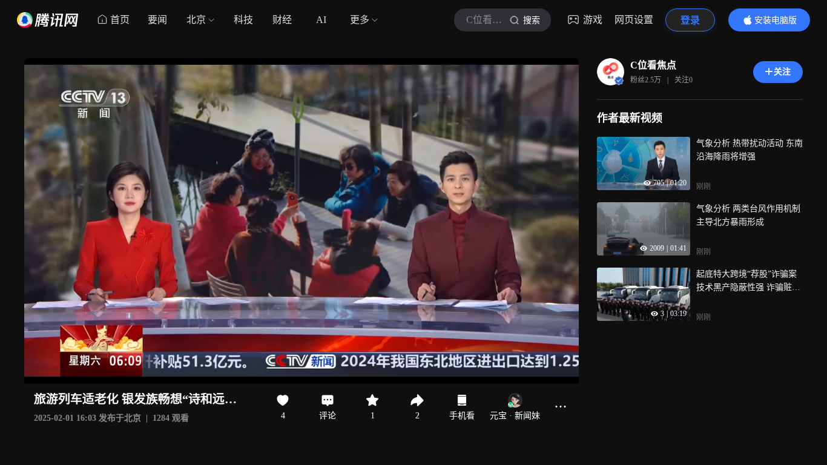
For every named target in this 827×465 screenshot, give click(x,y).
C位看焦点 (653, 65)
